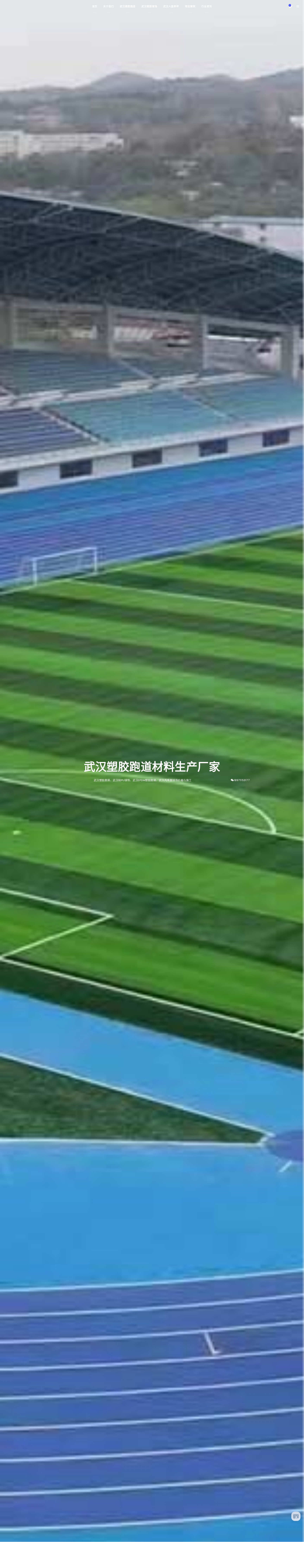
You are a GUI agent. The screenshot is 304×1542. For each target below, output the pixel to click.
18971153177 (242, 780)
